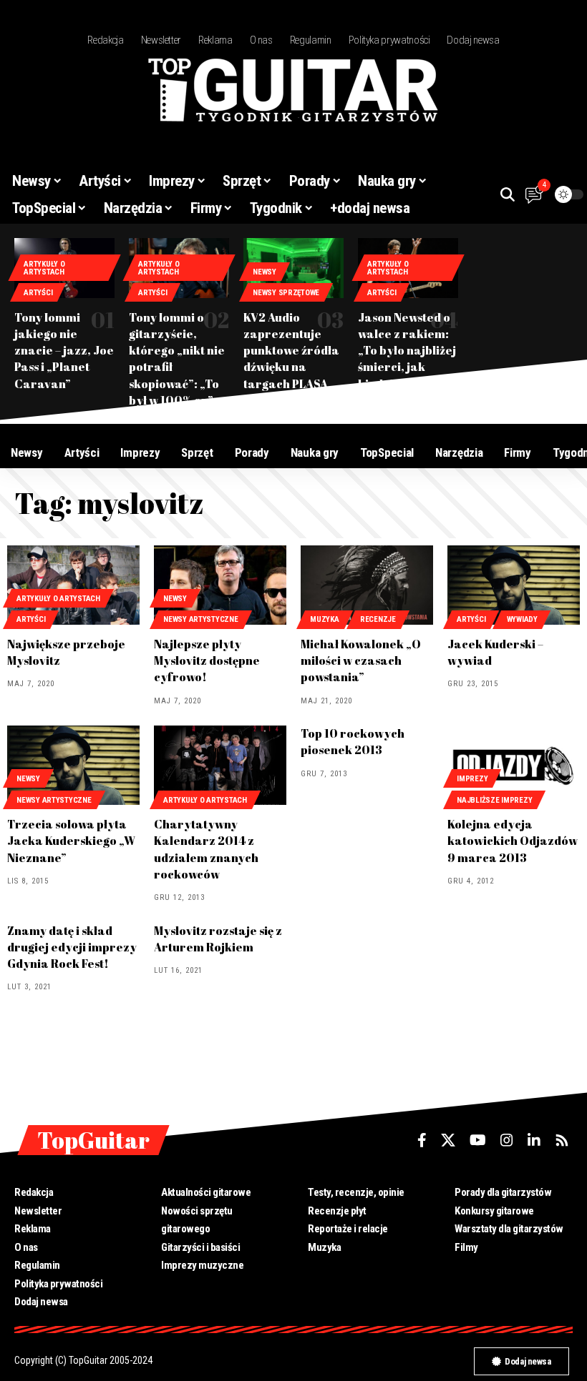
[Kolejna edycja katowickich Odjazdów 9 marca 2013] (513, 765)
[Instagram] (507, 1140)
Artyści (38, 292)
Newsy (264, 272)
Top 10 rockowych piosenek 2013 (352, 742)
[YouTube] (478, 1140)
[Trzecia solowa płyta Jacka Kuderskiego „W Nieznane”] (73, 765)
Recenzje (378, 619)
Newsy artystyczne (200, 619)
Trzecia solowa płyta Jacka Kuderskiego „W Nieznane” (71, 840)
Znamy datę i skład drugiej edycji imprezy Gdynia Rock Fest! (72, 947)
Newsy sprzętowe (286, 292)
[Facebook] (422, 1140)
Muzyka (324, 619)
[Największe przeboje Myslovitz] (73, 585)
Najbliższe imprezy (494, 800)
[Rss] (562, 1140)
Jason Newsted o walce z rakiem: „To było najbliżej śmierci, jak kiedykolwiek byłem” (407, 359)
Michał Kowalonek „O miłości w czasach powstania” (361, 660)
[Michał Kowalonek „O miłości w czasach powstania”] (367, 585)
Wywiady (522, 619)
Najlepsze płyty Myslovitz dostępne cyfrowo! (207, 660)
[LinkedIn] (534, 1140)
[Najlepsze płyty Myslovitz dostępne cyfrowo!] (220, 585)
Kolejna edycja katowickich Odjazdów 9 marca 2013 (512, 840)
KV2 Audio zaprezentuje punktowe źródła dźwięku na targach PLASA (291, 351)
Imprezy (472, 778)
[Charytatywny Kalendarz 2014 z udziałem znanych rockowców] (220, 765)
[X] (448, 1140)
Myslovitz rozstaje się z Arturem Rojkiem (218, 939)
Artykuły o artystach (44, 268)
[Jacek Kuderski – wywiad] (513, 585)
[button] (507, 194)
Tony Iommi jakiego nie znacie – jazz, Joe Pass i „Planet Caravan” (64, 351)
